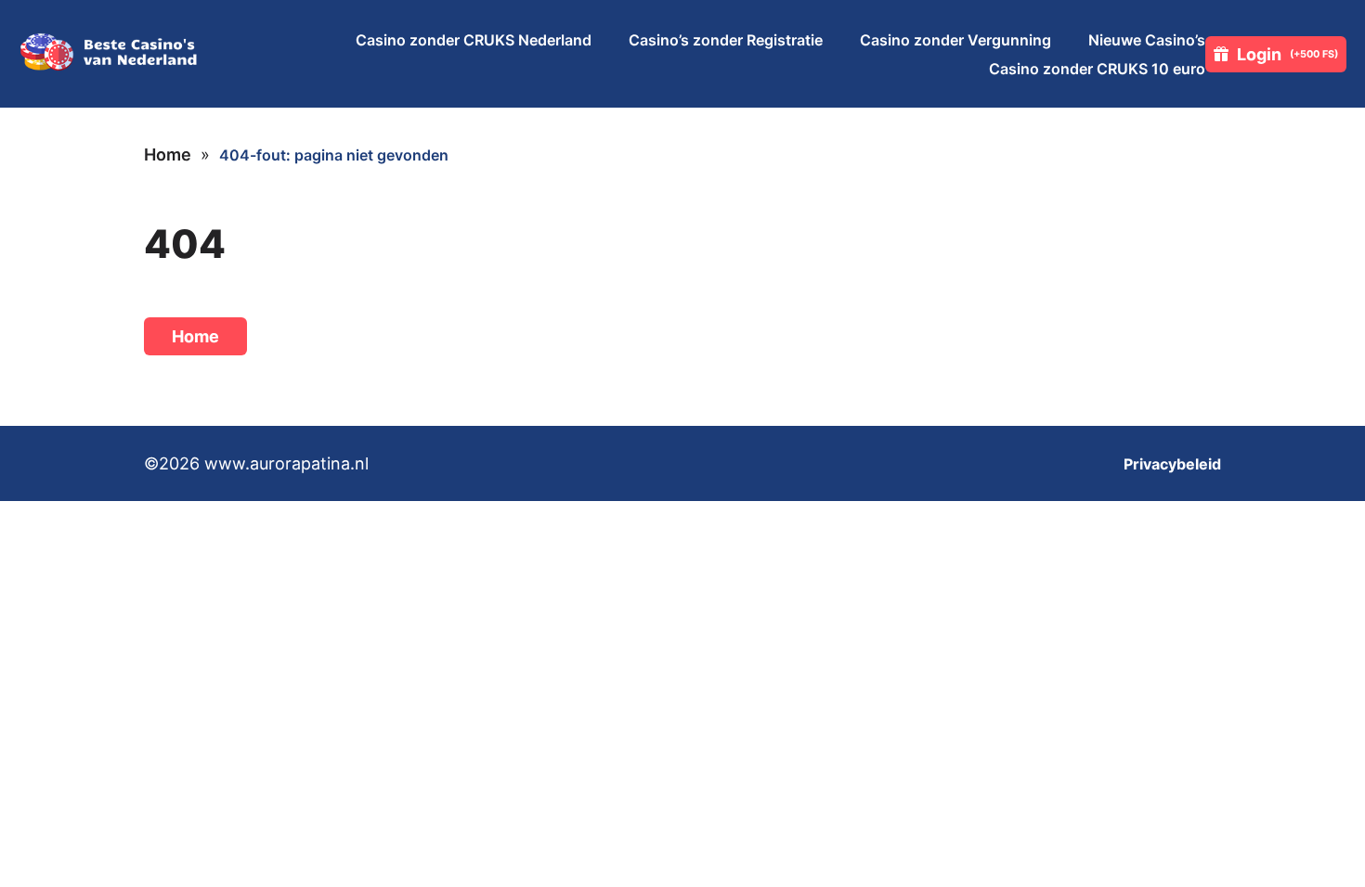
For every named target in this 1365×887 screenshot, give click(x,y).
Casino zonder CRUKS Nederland (474, 40)
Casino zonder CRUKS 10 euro (1097, 68)
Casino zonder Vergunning (955, 40)
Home (167, 154)
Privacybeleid (1172, 464)
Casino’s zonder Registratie (726, 40)
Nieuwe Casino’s (1146, 40)
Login (1287, 54)
